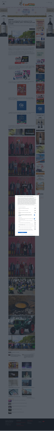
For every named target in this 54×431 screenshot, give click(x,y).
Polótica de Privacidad (30, 234)
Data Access (26, 234)
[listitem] (27, 217)
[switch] (35, 208)
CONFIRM (22, 232)
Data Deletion (22, 234)
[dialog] (27, 215)
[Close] (37, 196)
